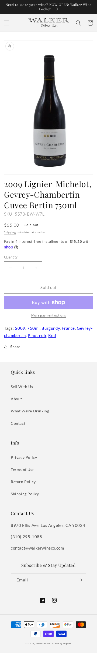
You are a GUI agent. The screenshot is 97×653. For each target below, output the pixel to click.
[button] (7, 23)
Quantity (11, 257)
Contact (18, 423)
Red (52, 335)
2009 (20, 328)
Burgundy (50, 328)
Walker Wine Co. (45, 643)
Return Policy (23, 481)
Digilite (67, 643)
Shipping (10, 232)
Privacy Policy (24, 457)
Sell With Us (22, 386)
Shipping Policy (25, 494)
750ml (33, 328)
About (16, 398)
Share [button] (15, 346)
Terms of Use (22, 469)
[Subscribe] (80, 580)
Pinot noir (37, 335)
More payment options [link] (48, 315)
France (68, 328)
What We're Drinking (30, 411)
